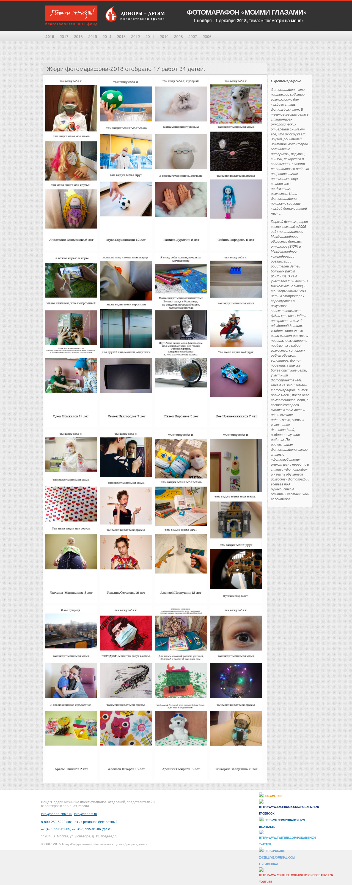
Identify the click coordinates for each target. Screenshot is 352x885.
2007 (192, 36)
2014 (107, 36)
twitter (265, 844)
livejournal (269, 864)
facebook (266, 813)
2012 (135, 36)
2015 (92, 36)
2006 (207, 36)
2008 (178, 36)
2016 (78, 36)
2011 (149, 36)
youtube (265, 882)
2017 (64, 36)
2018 (49, 36)
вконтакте (267, 827)
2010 (164, 36)
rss (279, 796)
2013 (121, 36)
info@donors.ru (85, 813)
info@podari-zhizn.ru (56, 813)
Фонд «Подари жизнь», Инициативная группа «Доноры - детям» (104, 844)
